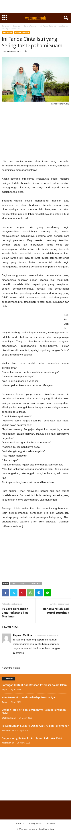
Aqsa (4, 689)
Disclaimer (50, 823)
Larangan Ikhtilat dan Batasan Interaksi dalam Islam (34, 685)
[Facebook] (5, 592)
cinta (14, 584)
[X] (13, 592)
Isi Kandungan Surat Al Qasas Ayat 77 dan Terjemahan (35, 725)
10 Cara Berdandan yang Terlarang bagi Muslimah (15, 612)
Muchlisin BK (13, 51)
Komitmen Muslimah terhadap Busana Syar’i (29, 697)
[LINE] (47, 592)
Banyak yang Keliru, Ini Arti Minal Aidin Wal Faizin (32, 738)
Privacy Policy (35, 823)
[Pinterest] (22, 592)
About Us (20, 823)
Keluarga (16, 26)
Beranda (5, 26)
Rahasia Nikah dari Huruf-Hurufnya (56, 610)
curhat (23, 584)
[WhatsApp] (30, 592)
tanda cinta (34, 584)
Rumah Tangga (30, 26)
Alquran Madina (22, 635)
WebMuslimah (9, 717)
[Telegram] (39, 592)
